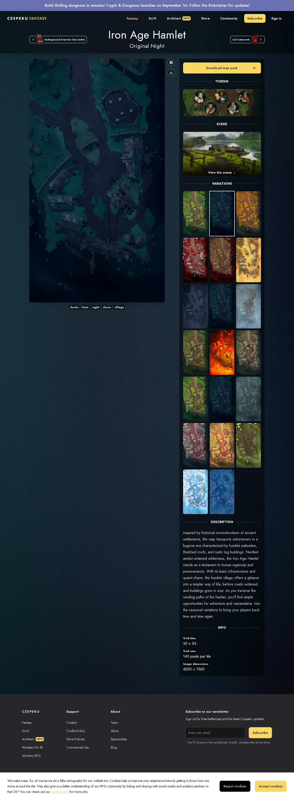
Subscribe (255, 18)
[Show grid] (171, 62)
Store (205, 18)
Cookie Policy (75, 731)
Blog (114, 747)
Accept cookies (271, 786)
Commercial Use (77, 747)
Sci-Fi (152, 18)
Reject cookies (234, 786)
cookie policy (60, 791)
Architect (178, 18)
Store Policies (75, 739)
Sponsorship (119, 739)
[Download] (171, 72)
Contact (71, 722)
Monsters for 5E (32, 747)
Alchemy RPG (31, 755)
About (115, 731)
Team (114, 722)
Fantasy (132, 18)
